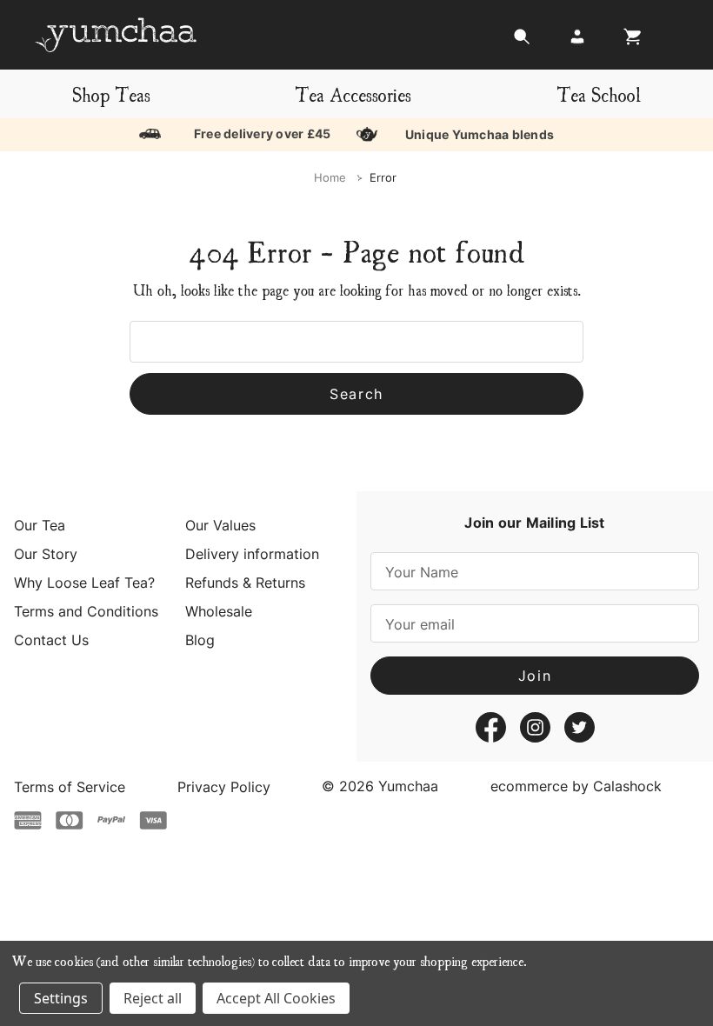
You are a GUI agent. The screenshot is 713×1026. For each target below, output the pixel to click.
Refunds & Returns (245, 582)
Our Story (45, 554)
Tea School (598, 93)
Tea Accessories (353, 93)
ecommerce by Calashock (576, 786)
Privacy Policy (223, 787)
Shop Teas (111, 93)
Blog (200, 640)
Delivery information (252, 554)
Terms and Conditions (86, 611)
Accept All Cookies (276, 998)
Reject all (152, 998)
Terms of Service (69, 787)
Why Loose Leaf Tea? (84, 582)
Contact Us (51, 640)
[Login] (577, 41)
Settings (61, 998)
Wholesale (218, 611)
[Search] (522, 41)
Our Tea (39, 525)
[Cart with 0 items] (627, 41)
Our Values (220, 525)
